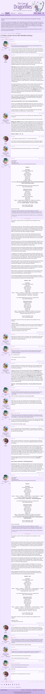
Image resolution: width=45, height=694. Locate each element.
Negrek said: (14, 649)
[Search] (43, 13)
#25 (43, 146)
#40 (43, 671)
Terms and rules (28, 689)
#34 (43, 438)
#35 (43, 475)
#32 (43, 410)
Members (20, 13)
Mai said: (13, 43)
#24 (43, 136)
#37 (43, 635)
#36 (43, 625)
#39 (43, 660)
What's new (13, 13)
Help (38, 689)
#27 (43, 334)
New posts (2, 15)
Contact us (23, 689)
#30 (43, 387)
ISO (39, 41)
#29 (43, 363)
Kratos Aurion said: (15, 348)
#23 (43, 113)
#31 (43, 398)
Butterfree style (4, 689)
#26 (43, 158)
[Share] (41, 41)
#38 (43, 647)
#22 (43, 55)
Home (2, 13)
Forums (7, 13)
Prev (2, 39)
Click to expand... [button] (27, 218)
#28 (43, 346)
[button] (16, 13)
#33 (43, 426)
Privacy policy (34, 689)
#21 (43, 41)
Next (11, 39)
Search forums (7, 15)
